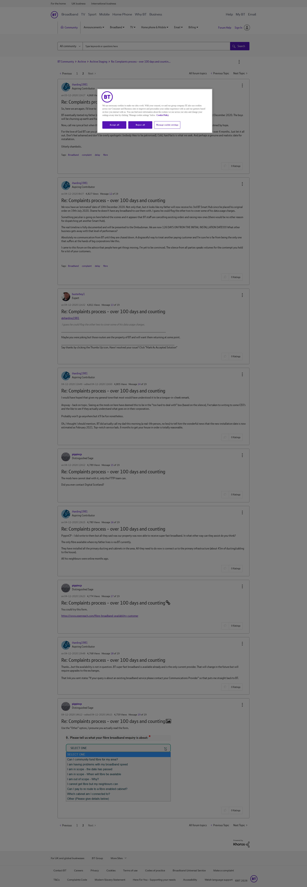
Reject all (140, 125)
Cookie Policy (163, 115)
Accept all (114, 125)
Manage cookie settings (167, 125)
